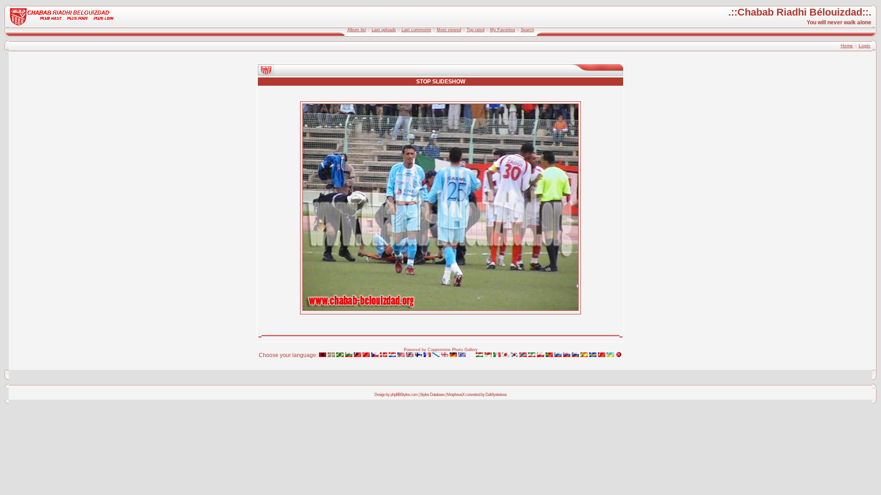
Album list (356, 30)
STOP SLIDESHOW (440, 81)
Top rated (476, 30)
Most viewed (449, 30)
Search (527, 30)
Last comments (416, 30)
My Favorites (502, 30)
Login (864, 45)
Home (847, 45)
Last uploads (384, 30)
